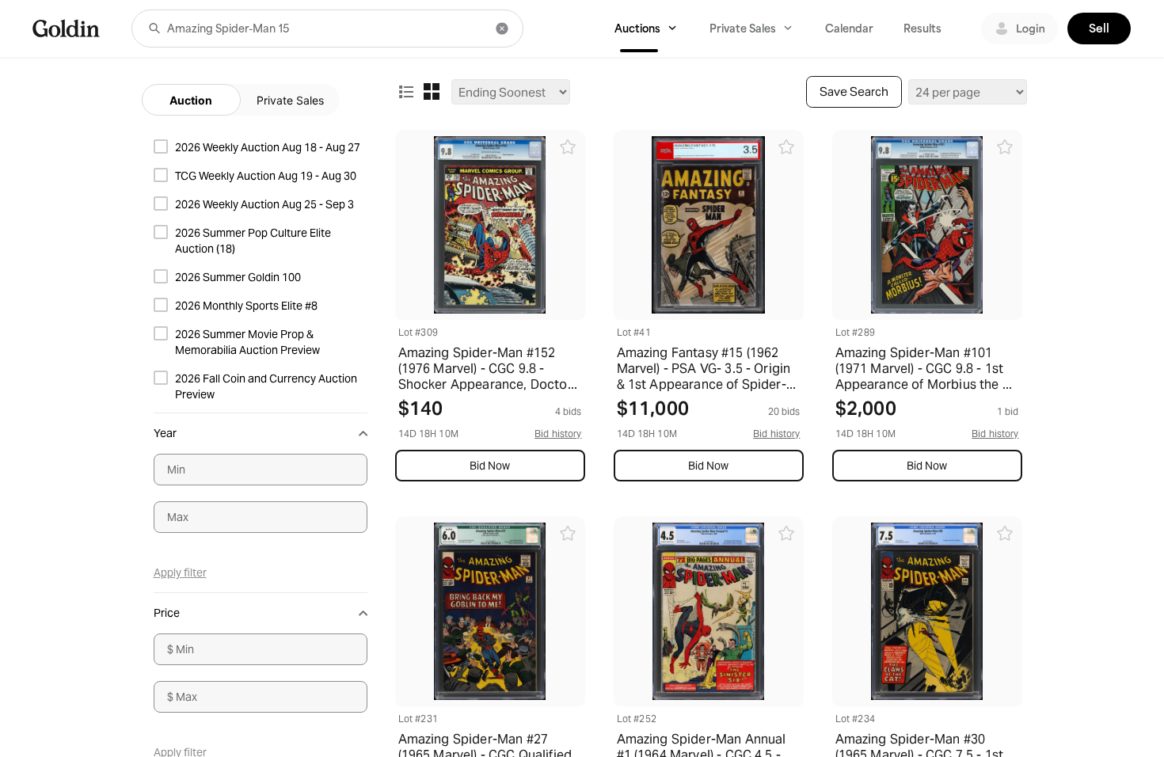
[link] (66, 28)
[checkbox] (260, 147)
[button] (154, 28)
